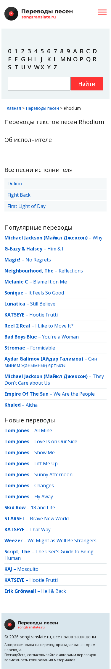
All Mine (43, 430)
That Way (40, 529)
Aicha (32, 405)
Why (97, 237)
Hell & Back (53, 591)
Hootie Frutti (43, 314)
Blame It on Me (50, 281)
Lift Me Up (46, 463)
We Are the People (74, 394)
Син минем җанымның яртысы (50, 362)
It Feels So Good (46, 292)
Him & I (55, 248)
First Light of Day (26, 206)
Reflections (71, 270)
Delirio (14, 183)
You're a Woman (60, 336)
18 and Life (43, 507)
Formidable (42, 347)
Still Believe (42, 303)
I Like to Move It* (54, 325)
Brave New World (49, 518)
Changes (44, 485)
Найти (87, 83)
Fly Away (43, 496)
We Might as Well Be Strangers (62, 540)
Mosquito (27, 569)
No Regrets (38, 259)
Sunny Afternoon (53, 474)
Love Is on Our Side (55, 441)
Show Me (44, 452)
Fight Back (18, 195)
